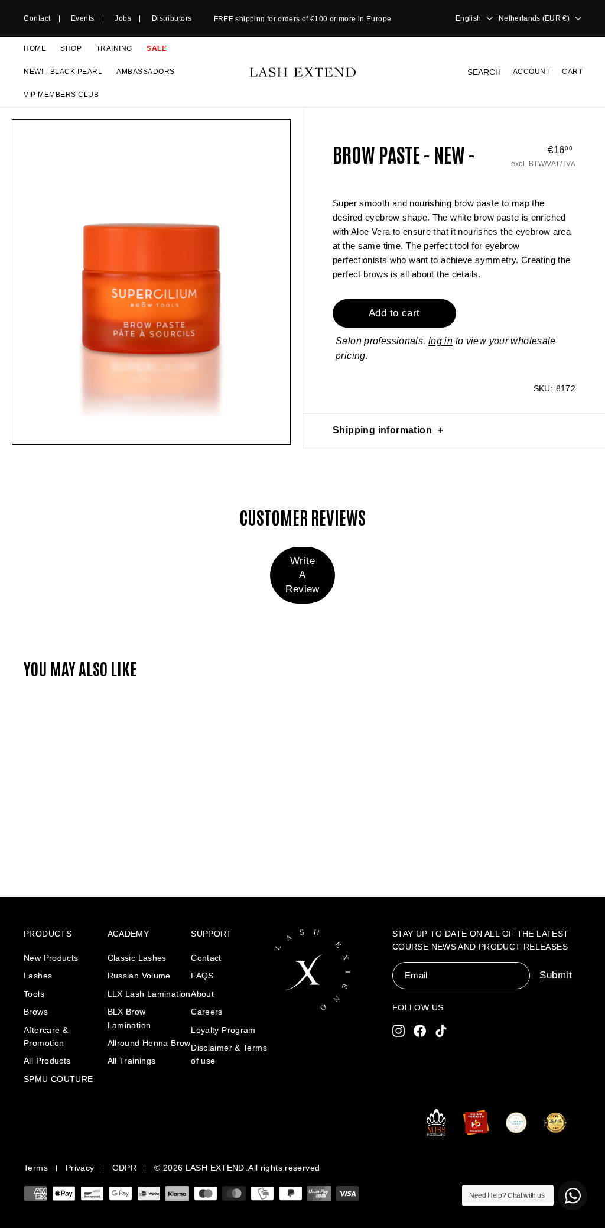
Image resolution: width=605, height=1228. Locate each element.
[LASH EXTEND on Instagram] (398, 1030)
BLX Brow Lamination (129, 1018)
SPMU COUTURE (58, 1079)
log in (440, 341)
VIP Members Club (61, 94)
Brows (36, 1011)
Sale (157, 48)
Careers (207, 1011)
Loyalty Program (223, 1030)
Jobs (123, 18)
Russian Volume (139, 975)
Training (114, 48)
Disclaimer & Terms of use (229, 1054)
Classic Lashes (137, 958)
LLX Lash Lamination (149, 994)
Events (83, 18)
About (202, 994)
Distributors (172, 18)
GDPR (124, 1167)
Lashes (38, 975)
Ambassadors (145, 71)
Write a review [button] (302, 575)
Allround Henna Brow (149, 1043)
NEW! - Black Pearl (63, 71)
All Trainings (132, 1060)
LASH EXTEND (215, 1167)
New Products (51, 958)
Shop (71, 48)
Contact (37, 18)
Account (532, 71)
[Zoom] (151, 282)
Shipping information (382, 430)
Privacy (80, 1167)
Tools (34, 994)
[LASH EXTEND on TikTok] (441, 1030)
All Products (47, 1060)
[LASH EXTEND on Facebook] (420, 1030)
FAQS (202, 975)
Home (35, 48)
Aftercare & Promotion (46, 1036)
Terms (36, 1167)
